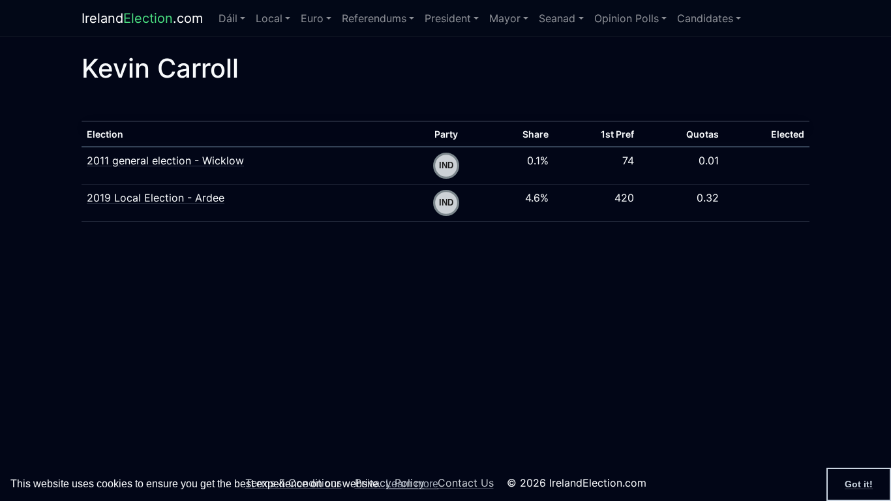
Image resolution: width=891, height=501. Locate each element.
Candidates (705, 18)
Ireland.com (142, 18)
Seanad (557, 18)
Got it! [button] (859, 484)
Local (269, 18)
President (448, 18)
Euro (312, 18)
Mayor (505, 18)
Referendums (374, 18)
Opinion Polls (626, 18)
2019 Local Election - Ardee (155, 197)
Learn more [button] (411, 483)
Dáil (228, 18)
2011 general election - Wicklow (165, 160)
